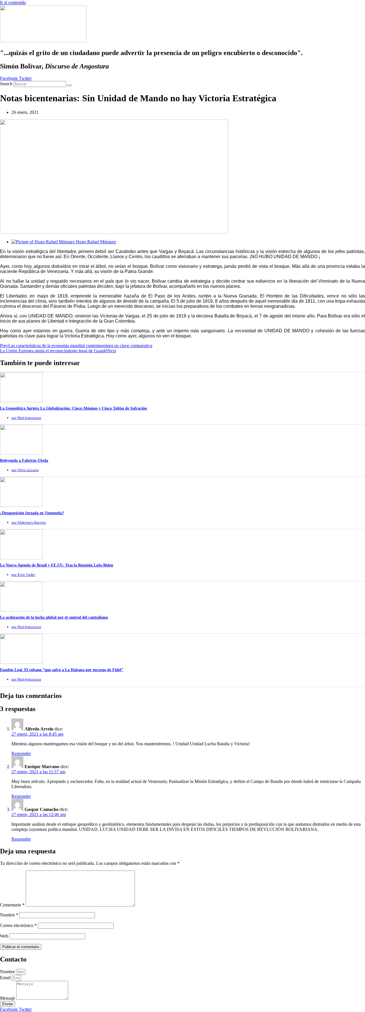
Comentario (12, 904)
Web (4, 936)
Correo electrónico (18, 925)
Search (6, 83)
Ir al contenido (13, 2)
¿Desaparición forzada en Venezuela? (32, 513)
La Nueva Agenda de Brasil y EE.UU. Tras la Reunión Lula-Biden (56, 565)
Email (6, 977)
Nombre (9, 914)
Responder (21, 753)
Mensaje (8, 998)
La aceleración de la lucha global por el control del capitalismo (54, 617)
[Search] (69, 85)
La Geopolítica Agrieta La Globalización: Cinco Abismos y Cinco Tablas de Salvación (73, 408)
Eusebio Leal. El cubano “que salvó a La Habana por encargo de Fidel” (61, 670)
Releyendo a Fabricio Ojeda (24, 460)
